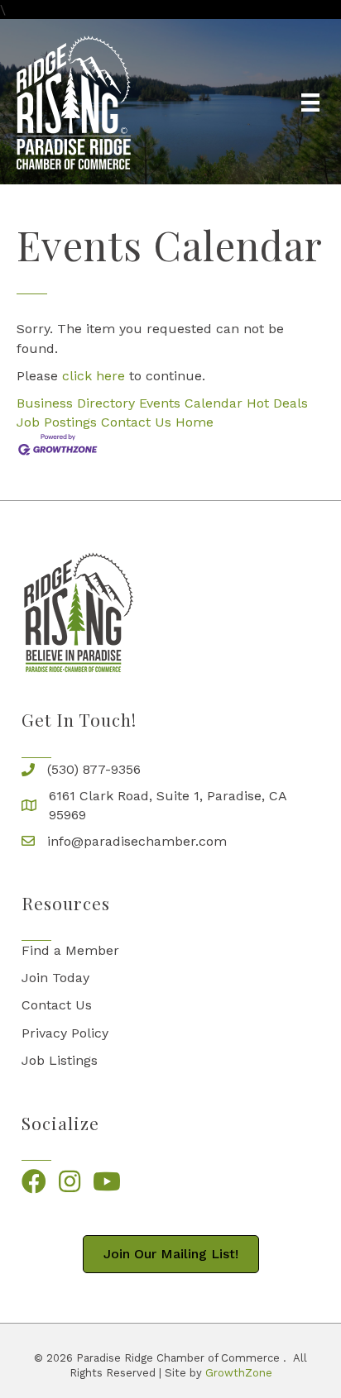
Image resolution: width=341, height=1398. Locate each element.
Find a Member (70, 950)
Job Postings (57, 422)
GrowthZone (238, 1373)
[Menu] (310, 102)
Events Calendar (191, 403)
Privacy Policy (65, 1033)
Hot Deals (277, 403)
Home (194, 422)
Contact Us (136, 422)
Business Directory (76, 403)
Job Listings (60, 1060)
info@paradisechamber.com (137, 841)
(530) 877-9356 (94, 769)
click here (93, 376)
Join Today (55, 977)
